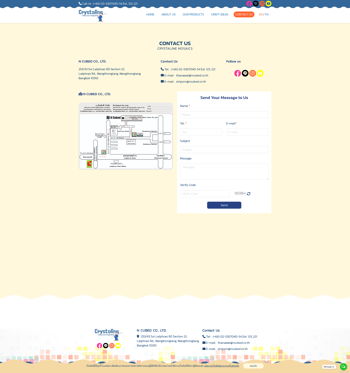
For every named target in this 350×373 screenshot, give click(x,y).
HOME (150, 14)
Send (224, 205)
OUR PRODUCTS (193, 14)
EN (261, 14)
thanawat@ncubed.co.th (192, 75)
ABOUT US (168, 14)
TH (267, 14)
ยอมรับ (253, 366)
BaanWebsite (343, 372)
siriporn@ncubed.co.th (191, 81)
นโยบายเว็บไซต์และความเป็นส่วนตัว (221, 366)
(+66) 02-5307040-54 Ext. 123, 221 (115, 3)
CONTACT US (244, 14)
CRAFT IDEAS (219, 14)
